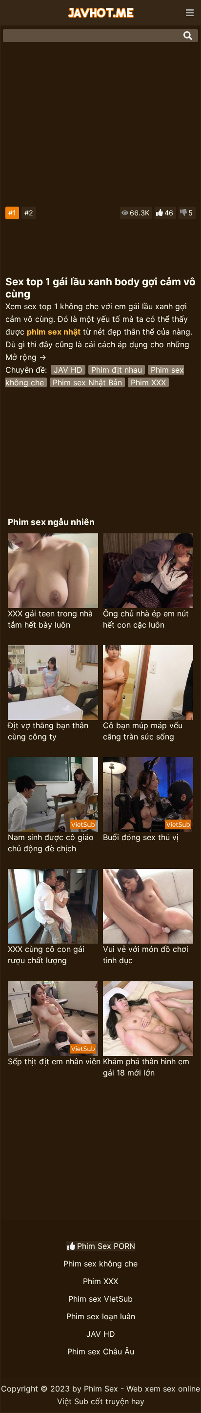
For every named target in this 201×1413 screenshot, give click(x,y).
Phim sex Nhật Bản (87, 382)
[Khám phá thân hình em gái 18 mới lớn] (148, 1018)
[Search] (187, 35)
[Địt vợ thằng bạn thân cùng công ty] (52, 682)
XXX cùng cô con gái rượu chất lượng (46, 954)
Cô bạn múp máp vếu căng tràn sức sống (142, 730)
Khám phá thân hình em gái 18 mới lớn (146, 1066)
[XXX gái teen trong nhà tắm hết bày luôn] (52, 570)
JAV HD (68, 370)
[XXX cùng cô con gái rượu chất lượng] (52, 906)
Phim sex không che (100, 1263)
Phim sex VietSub (100, 1299)
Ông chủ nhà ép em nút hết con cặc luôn (146, 619)
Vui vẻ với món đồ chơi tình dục (145, 954)
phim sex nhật (53, 332)
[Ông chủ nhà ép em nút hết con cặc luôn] (148, 570)
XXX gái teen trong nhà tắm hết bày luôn (50, 619)
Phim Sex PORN (106, 1246)
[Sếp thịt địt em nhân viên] (52, 1018)
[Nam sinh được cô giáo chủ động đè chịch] (52, 794)
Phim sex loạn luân (100, 1316)
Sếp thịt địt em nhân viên (54, 1061)
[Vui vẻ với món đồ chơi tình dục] (148, 906)
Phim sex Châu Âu (100, 1351)
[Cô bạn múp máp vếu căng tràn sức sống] (148, 682)
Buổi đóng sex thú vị (141, 837)
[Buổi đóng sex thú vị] (148, 794)
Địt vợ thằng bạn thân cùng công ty (48, 730)
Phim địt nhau (116, 370)
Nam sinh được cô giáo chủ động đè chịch (51, 842)
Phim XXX (148, 382)
